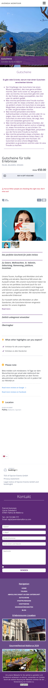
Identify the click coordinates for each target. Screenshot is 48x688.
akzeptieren (24, 685)
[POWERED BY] (11, 471)
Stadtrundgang (24, 601)
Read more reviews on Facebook (14, 392)
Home (24, 588)
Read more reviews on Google (13, 388)
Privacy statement (11, 479)
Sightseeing (24, 604)
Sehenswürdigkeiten (24, 607)
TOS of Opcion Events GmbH (16, 475)
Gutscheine (24, 598)
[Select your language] (5, 456)
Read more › (6, 309)
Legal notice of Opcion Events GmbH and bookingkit (21, 483)
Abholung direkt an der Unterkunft (24, 594)
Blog (24, 610)
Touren (24, 591)
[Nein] (45, 680)
